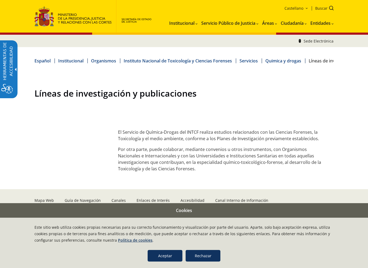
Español (42, 61)
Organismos (103, 61)
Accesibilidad (192, 200)
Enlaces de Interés (153, 200)
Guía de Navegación (83, 200)
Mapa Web (44, 200)
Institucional (71, 61)
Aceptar (165, 255)
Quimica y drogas (283, 61)
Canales (119, 200)
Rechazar (203, 255)
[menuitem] (183, 22)
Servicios (248, 61)
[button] (323, 8)
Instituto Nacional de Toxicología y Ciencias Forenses (178, 61)
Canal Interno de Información (241, 200)
